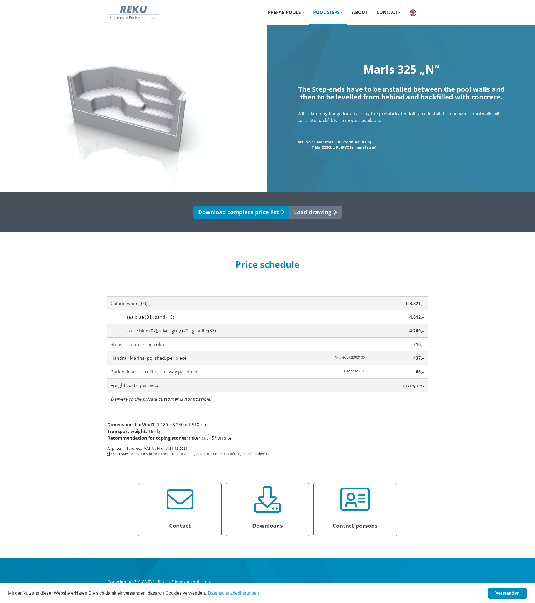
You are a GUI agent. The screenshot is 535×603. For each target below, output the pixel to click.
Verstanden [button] (507, 593)
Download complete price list (238, 212)
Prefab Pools (284, 12)
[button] (413, 12)
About (360, 12)
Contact (386, 12)
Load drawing (312, 212)
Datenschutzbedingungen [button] (233, 593)
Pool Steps (326, 12)
